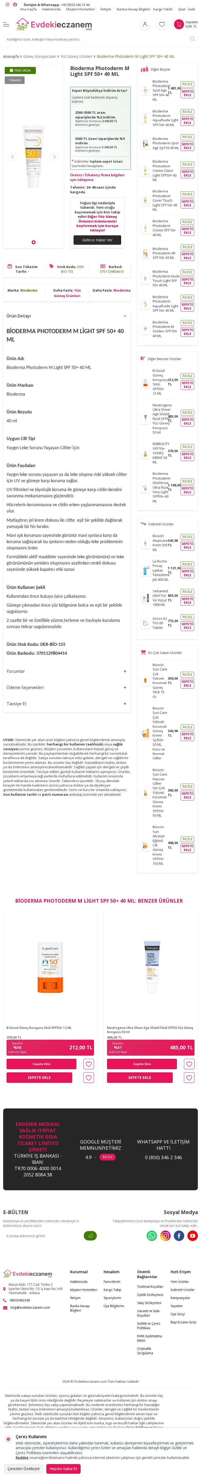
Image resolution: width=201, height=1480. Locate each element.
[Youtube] (192, 1236)
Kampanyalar (180, 1298)
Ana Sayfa (28, 9)
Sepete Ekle (41, 1064)
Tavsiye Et (16, 704)
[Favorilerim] (162, 24)
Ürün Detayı (19, 316)
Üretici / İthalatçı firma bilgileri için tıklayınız (97, 177)
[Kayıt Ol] (90, 1235)
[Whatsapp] (152, 1236)
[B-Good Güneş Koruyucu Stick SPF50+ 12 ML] (50, 966)
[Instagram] (165, 1236)
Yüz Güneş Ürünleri (76, 56)
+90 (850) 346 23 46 (57, 4)
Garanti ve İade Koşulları (148, 1313)
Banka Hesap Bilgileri (133, 9)
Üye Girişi (178, 1314)
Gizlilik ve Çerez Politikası (148, 1325)
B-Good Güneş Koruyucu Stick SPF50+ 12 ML (39, 1028)
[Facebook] (179, 1236)
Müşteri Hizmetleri (80, 9)
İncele (187, 84)
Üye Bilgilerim (114, 1306)
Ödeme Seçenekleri (25, 687)
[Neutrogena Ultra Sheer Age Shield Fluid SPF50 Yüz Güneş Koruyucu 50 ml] (151, 966)
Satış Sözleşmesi (149, 1303)
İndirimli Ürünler (183, 1290)
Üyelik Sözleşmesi (150, 1295)
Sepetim (177, 1306)
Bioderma (28, 290)
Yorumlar (16, 671)
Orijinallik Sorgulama (145, 1350)
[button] (34, 242)
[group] (33, 157)
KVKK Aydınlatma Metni (149, 1338)
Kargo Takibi (163, 9)
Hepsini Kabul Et (63, 1468)
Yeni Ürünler (180, 1281)
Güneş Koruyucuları (39, 56)
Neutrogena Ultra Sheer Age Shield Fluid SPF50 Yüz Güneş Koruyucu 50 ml (150, 1030)
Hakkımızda (51, 9)
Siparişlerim (112, 1298)
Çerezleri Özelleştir (24, 1468)
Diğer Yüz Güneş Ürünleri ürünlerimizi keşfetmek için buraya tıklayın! (97, 223)
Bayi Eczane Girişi (183, 1322)
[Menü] (6, 24)
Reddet (22, 1457)
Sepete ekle (187, 93)
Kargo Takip (112, 1290)
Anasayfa (11, 56)
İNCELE (108, 1157)
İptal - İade (186, 9)
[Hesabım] (145, 24)
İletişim (105, 9)
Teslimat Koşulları (150, 1286)
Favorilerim (112, 1281)
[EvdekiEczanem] (54, 24)
